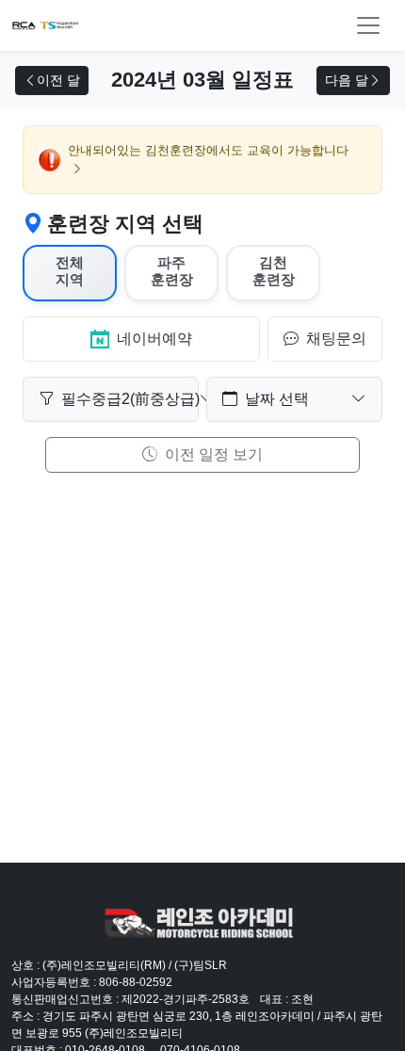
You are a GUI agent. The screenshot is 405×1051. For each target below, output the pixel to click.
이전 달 (58, 80)
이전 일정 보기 (212, 454)
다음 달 (346, 80)
